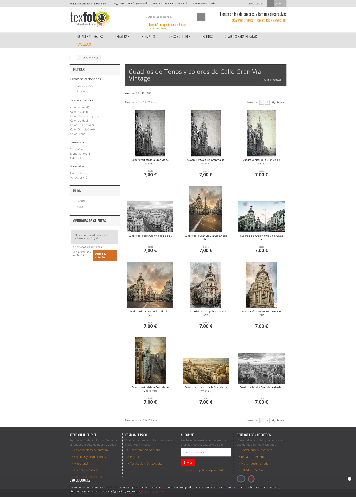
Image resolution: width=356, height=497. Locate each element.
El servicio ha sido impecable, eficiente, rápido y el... (92, 236)
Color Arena (78, 134)
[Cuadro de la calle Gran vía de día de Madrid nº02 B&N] (261, 368)
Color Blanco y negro (83, 116)
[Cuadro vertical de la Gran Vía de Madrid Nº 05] (261, 133)
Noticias (81, 200)
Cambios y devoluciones (90, 456)
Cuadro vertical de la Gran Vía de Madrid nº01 (150, 389)
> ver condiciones (158, 28)
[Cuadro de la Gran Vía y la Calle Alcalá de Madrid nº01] (206, 209)
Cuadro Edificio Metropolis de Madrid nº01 (206, 313)
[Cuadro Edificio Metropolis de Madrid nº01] (206, 285)
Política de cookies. (153, 491)
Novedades (83, 44)
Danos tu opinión (100, 255)
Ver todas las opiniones (88, 246)
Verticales (76, 177)
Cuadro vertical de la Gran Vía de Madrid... (150, 161)
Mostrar (129, 93)
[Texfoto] (104, 18)
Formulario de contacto (256, 450)
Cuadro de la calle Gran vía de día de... (150, 235)
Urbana (75, 158)
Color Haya (77, 111)
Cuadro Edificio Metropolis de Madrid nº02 (261, 313)
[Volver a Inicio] (73, 57)
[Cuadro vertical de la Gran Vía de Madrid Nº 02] (150, 133)
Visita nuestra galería (204, 3)
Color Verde (78, 120)
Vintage (80, 91)
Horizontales (78, 173)
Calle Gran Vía (84, 86)
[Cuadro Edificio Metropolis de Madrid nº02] (261, 285)
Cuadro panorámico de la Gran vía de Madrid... (206, 389)
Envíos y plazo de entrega (91, 450)
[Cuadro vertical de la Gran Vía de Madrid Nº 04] (206, 133)
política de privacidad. (211, 470)
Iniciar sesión (256, 3)
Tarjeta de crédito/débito (146, 463)
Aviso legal (81, 463)
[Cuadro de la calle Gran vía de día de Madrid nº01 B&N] (150, 216)
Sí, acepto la (204, 470)
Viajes (74, 149)
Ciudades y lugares (89, 36)
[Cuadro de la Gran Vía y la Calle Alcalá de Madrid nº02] (261, 216)
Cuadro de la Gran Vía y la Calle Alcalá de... (205, 237)
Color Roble (78, 107)
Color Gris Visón (80, 129)
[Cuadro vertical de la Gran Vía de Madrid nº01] (150, 360)
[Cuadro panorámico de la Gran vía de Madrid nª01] (206, 371)
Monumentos (79, 153)
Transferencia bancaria (145, 450)
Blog (77, 190)
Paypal (134, 456)
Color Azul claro (80, 125)
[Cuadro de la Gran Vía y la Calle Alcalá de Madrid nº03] (150, 285)
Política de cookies (86, 470)
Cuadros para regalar (241, 36)
